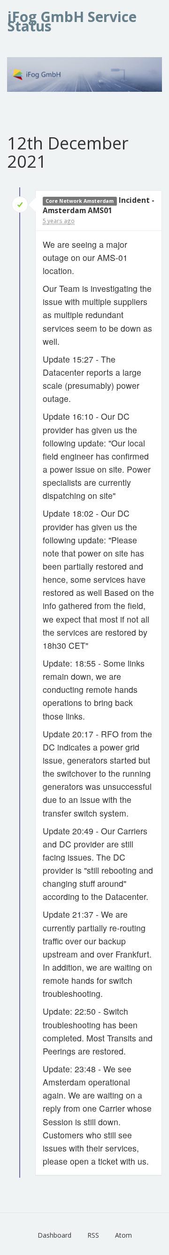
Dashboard (54, 1235)
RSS (93, 1235)
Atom (123, 1235)
